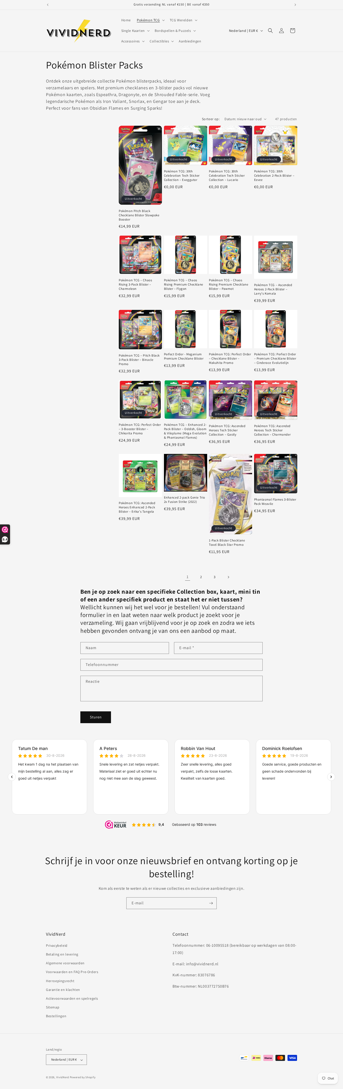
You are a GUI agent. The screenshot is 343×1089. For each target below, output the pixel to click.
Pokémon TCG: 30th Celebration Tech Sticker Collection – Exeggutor (182, 175)
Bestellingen (56, 1016)
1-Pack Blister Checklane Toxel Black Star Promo (227, 542)
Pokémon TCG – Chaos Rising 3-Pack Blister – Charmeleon (135, 284)
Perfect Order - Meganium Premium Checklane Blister (184, 356)
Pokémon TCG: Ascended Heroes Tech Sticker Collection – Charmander (272, 430)
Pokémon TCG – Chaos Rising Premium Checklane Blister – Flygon (183, 284)
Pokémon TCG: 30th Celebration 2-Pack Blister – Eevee (274, 175)
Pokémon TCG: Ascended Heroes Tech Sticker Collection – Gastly (227, 430)
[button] (150, 20)
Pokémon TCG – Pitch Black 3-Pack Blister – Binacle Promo (139, 360)
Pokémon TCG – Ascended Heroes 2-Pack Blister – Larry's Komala (273, 289)
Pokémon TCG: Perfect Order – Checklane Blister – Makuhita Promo (230, 358)
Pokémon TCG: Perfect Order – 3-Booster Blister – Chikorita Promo (140, 429)
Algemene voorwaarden (65, 963)
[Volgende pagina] (228, 577)
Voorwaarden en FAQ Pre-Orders (72, 972)
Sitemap (52, 1007)
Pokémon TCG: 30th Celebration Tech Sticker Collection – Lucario (227, 175)
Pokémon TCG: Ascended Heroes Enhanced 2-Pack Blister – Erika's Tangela (137, 507)
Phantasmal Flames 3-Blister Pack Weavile (275, 502)
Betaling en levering (62, 954)
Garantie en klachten (63, 989)
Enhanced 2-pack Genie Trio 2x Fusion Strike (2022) (184, 500)
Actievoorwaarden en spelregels (72, 998)
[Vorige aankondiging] (47, 5)
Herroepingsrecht (60, 981)
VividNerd (62, 1077)
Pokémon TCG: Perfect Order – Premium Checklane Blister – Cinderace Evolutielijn (275, 358)
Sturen (96, 717)
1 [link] (188, 576)
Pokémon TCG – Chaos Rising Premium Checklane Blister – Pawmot (228, 284)
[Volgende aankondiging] (295, 5)
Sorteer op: (210, 119)
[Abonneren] (210, 903)
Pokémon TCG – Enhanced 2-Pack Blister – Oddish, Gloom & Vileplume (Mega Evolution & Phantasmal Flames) (185, 431)
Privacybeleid (57, 945)
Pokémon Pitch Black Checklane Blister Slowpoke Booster (139, 215)
